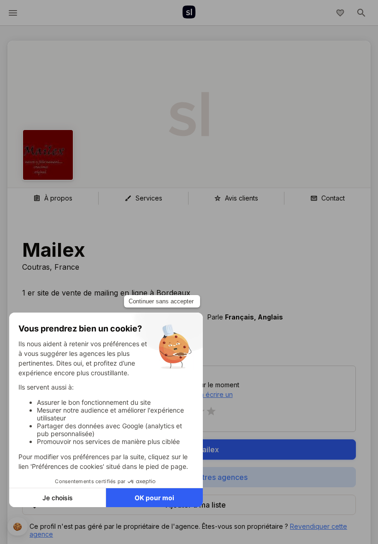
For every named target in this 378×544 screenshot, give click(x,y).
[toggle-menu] (12, 12)
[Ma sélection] (340, 13)
